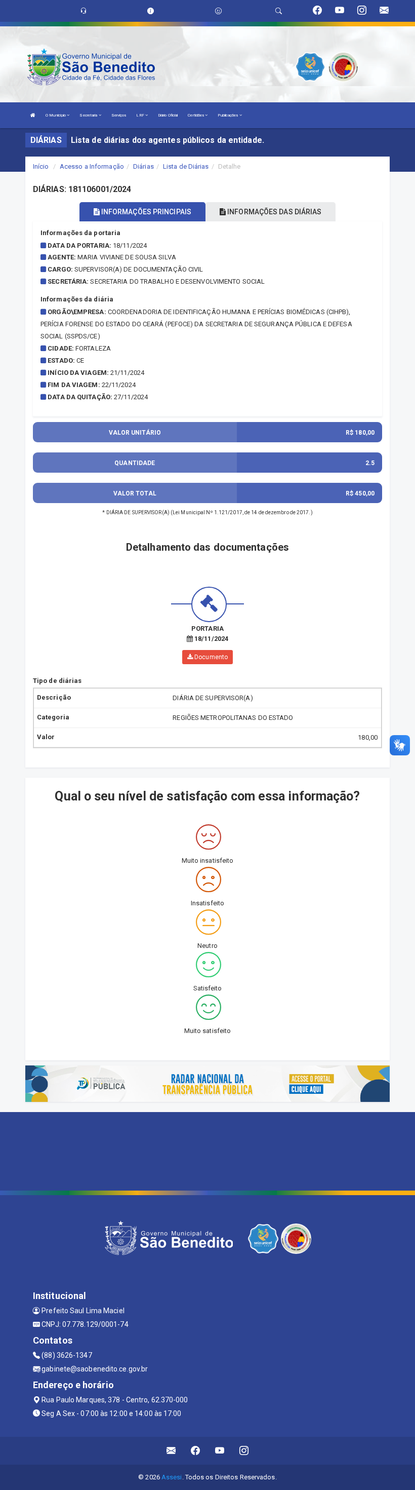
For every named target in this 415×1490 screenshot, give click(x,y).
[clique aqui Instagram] (244, 1451)
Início (41, 166)
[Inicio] (32, 115)
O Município (56, 115)
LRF (140, 115)
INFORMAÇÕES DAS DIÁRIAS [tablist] (273, 212)
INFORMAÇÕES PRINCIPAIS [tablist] (145, 212)
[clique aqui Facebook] (195, 1451)
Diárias (143, 166)
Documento (210, 657)
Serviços (119, 115)
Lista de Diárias (186, 166)
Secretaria (88, 115)
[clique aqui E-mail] (171, 1451)
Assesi (171, 1477)
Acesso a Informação (92, 166)
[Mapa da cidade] (207, 1150)
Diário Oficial (168, 115)
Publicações (228, 115)
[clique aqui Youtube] (220, 1451)
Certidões (196, 115)
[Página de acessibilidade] (218, 11)
